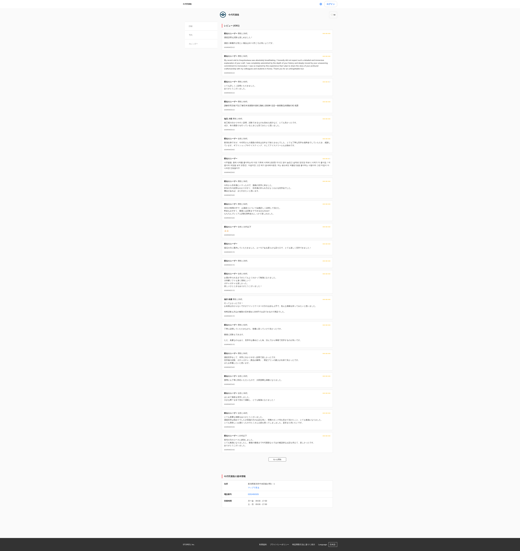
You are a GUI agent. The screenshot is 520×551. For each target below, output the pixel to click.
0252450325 (253, 494)
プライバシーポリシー (279, 544)
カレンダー (193, 44)
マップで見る (253, 488)
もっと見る (277, 459)
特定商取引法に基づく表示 (303, 544)
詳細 (190, 26)
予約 (190, 35)
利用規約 (263, 544)
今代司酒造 (187, 4)
